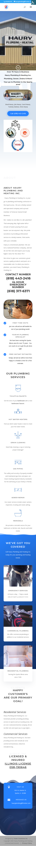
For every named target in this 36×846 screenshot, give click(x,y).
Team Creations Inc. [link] (21, 838)
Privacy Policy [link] (27, 843)
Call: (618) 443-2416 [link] (18, 114)
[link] (33, 2)
